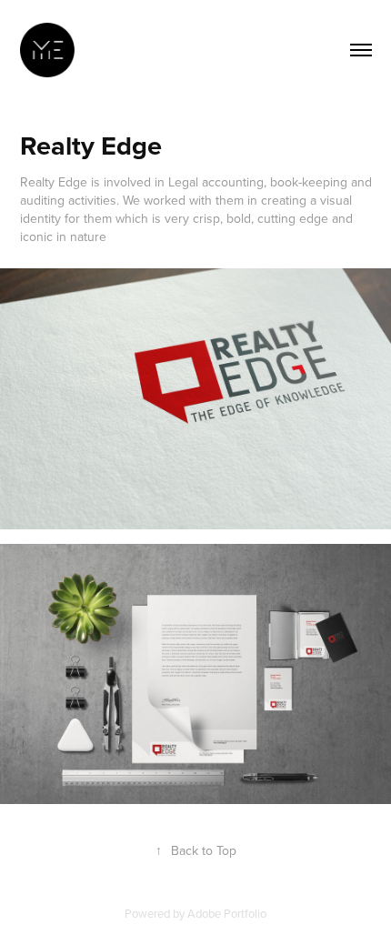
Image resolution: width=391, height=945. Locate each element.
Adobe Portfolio (226, 913)
